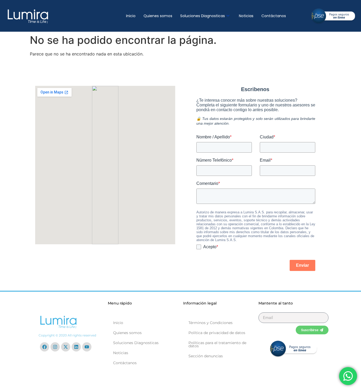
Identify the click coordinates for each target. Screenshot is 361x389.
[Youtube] (86, 346)
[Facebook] (44, 346)
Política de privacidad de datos (216, 332)
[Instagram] (55, 346)
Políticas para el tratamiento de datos (217, 344)
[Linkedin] (76, 346)
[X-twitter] (65, 346)
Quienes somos (158, 15)
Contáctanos (273, 15)
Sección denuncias (205, 356)
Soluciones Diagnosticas (202, 15)
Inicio (131, 15)
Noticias (246, 15)
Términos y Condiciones (210, 322)
